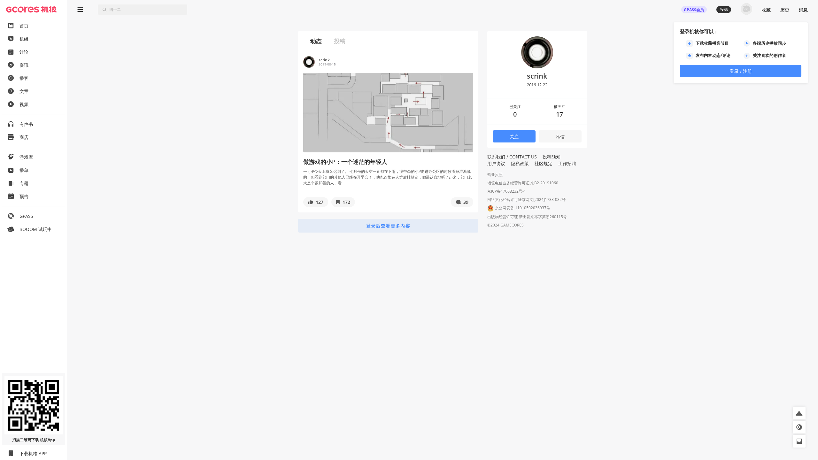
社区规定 (543, 163)
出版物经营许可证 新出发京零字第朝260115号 (527, 216)
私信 (560, 137)
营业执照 (495, 174)
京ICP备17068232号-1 (506, 191)
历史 (784, 10)
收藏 (766, 10)
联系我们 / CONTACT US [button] (512, 157)
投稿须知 (551, 157)
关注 (514, 137)
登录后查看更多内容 (388, 226)
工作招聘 (567, 163)
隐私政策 (520, 163)
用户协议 (496, 163)
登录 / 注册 (741, 71)
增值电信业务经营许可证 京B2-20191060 (522, 183)
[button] (315, 202)
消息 (803, 10)
